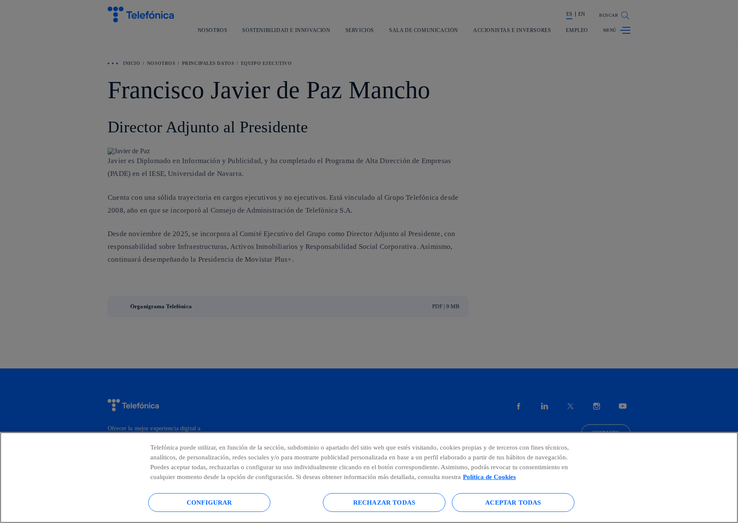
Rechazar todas (384, 502)
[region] (369, 477)
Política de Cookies (489, 476)
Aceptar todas (513, 502)
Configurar (209, 502)
